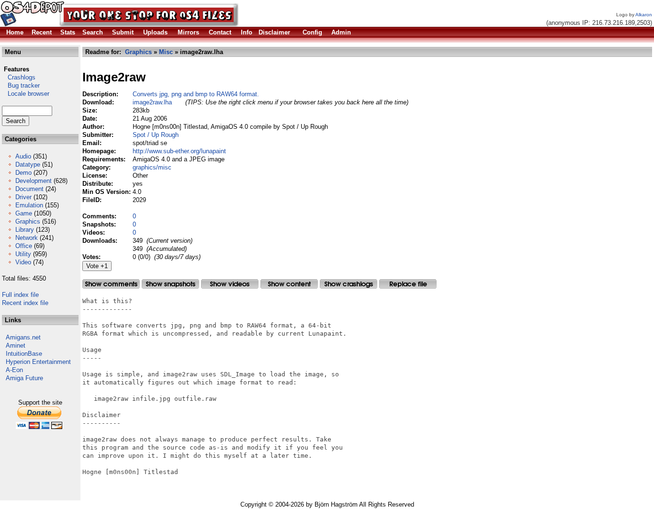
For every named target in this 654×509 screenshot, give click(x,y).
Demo (23, 172)
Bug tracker (21, 85)
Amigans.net (23, 337)
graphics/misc (152, 167)
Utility (23, 254)
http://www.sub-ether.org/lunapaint (179, 151)
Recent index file (25, 302)
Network (26, 237)
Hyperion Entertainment (38, 361)
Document (29, 188)
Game (23, 213)
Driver (23, 197)
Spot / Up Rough (156, 134)
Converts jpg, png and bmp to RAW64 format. (196, 94)
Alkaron (643, 14)
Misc (166, 52)
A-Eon (14, 369)
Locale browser (25, 93)
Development (33, 180)
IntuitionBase (24, 353)
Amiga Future (24, 378)
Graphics (27, 221)
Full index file (20, 294)
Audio (23, 156)
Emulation (29, 205)
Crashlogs (18, 77)
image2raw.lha (152, 102)
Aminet (15, 345)
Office (23, 245)
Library (24, 229)
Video (23, 262)
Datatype (27, 164)
